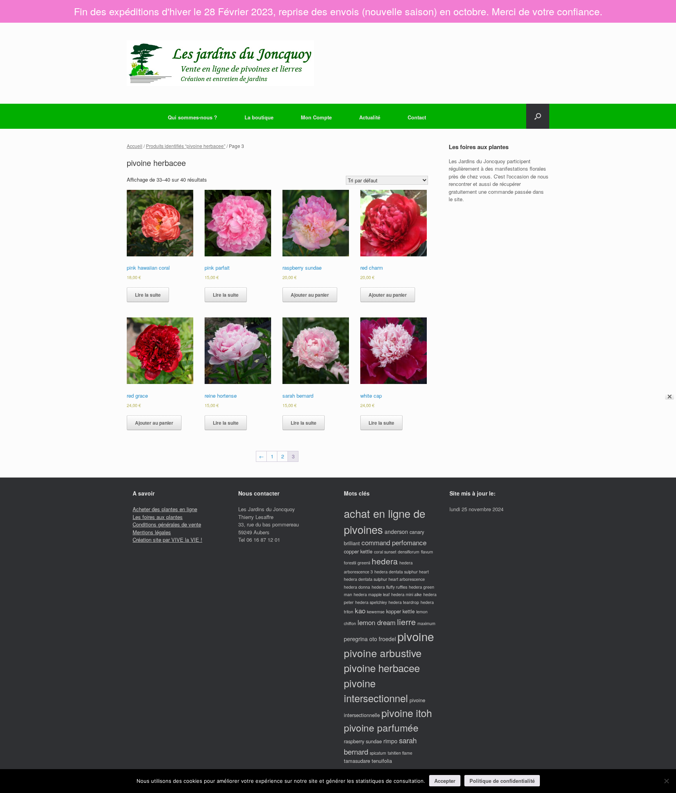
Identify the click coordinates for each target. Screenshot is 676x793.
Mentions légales (152, 532)
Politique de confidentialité (502, 780)
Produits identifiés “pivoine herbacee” (185, 145)
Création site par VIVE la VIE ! (167, 539)
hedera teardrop (403, 602)
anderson (396, 531)
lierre (406, 621)
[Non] (666, 781)
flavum (427, 552)
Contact (417, 117)
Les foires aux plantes (158, 517)
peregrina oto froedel (370, 639)
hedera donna (357, 587)
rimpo (390, 741)
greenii (364, 563)
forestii (350, 563)
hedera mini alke (406, 594)
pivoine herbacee (382, 667)
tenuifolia (382, 760)
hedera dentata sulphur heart (401, 572)
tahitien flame (400, 753)
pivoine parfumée (381, 727)
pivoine (415, 636)
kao (360, 610)
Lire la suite (148, 294)
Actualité (369, 117)
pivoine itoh (406, 713)
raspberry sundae (363, 741)
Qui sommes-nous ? (192, 117)
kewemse (376, 612)
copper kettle (358, 551)
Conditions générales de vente (167, 524)
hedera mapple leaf (372, 594)
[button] (537, 116)
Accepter (444, 780)
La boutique (259, 117)
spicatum (378, 753)
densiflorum (408, 552)
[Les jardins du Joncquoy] (220, 63)
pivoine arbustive (383, 652)
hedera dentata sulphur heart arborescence (384, 579)
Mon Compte (316, 117)
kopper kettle (400, 611)
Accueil (134, 145)
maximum (426, 623)
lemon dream (377, 622)
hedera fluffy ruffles (389, 587)
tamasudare (357, 760)
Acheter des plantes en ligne (165, 509)
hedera (385, 561)
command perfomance (393, 542)
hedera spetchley (371, 602)
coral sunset (385, 552)
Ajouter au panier (310, 294)
